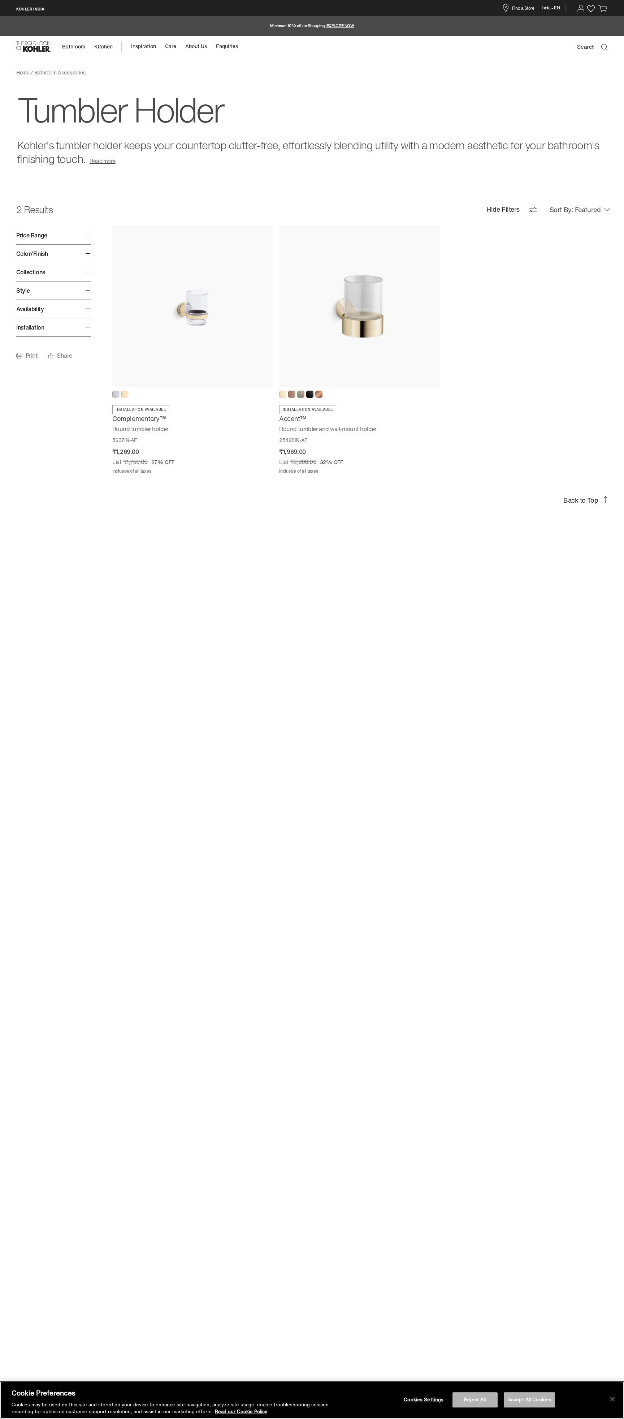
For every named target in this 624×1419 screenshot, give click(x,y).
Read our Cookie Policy (241, 1411)
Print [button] (32, 355)
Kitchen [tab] (103, 46)
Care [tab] (170, 46)
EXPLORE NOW (340, 26)
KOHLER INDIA (30, 9)
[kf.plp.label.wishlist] (247, 236)
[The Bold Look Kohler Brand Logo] (33, 46)
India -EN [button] (551, 8)
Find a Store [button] (523, 8)
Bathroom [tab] (73, 46)
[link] (603, 8)
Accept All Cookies (529, 1399)
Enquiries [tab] (227, 46)
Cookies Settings (423, 1399)
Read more (103, 161)
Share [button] (64, 355)
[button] (580, 8)
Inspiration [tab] (143, 46)
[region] (312, 1400)
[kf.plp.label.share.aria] (262, 236)
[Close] (612, 1399)
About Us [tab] (196, 46)
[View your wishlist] (591, 8)
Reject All (475, 1399)
